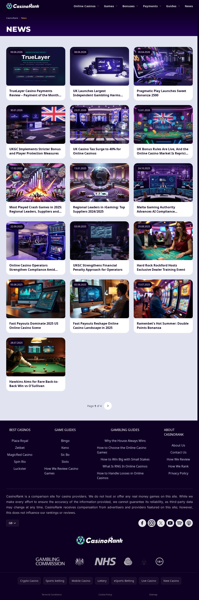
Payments (150, 6)
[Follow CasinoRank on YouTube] (170, 523)
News (189, 6)
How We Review (178, 459)
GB (10, 523)
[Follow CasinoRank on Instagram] (151, 523)
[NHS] (105, 561)
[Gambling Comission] (50, 561)
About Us (178, 445)
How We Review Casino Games (61, 470)
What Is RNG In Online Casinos (125, 466)
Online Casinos (84, 6)
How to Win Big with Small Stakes (125, 459)
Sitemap (153, 594)
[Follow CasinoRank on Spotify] (179, 523)
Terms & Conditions (52, 594)
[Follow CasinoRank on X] (161, 523)
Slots (65, 461)
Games (109, 6)
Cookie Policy (105, 594)
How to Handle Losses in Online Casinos (120, 475)
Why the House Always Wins (125, 441)
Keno (65, 448)
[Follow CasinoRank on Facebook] (142, 523)
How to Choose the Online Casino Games (121, 450)
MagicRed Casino (19, 455)
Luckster (20, 468)
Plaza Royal (20, 441)
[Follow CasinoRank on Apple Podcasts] (189, 523)
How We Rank (178, 466)
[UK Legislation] (79, 561)
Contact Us (178, 452)
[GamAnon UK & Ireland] (144, 561)
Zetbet (20, 448)
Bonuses (128, 6)
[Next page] (108, 406)
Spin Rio (20, 461)
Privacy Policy (178, 473)
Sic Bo (65, 455)
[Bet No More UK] (128, 561)
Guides (171, 6)
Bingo (65, 441)
